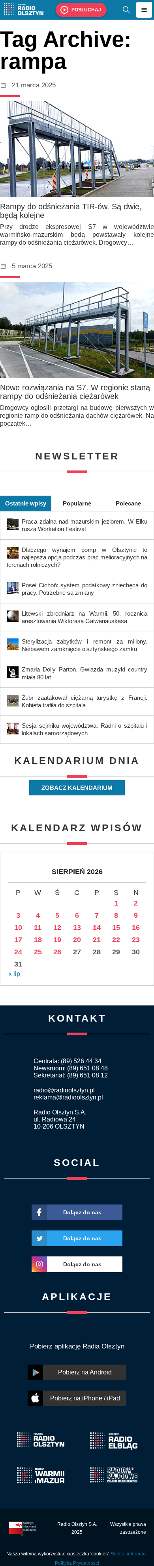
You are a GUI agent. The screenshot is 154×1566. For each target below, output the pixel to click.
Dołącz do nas (82, 1212)
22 (116, 940)
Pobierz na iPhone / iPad (85, 1398)
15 (116, 927)
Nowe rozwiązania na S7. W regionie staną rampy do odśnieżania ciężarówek (75, 391)
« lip (14, 973)
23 (136, 940)
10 (18, 927)
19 (57, 940)
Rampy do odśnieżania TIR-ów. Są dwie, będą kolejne (71, 210)
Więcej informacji (129, 1554)
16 (136, 927)
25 (38, 952)
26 (57, 952)
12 (57, 927)
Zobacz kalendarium (77, 787)
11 (37, 927)
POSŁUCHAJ (86, 10)
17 (18, 940)
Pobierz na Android (85, 1372)
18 (38, 940)
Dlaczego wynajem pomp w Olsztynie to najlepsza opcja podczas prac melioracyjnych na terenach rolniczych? (77, 557)
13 (77, 927)
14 (97, 927)
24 (18, 952)
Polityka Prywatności (77, 1563)
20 (77, 940)
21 (97, 940)
